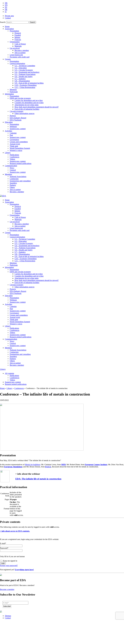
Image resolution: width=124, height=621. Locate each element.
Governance (14, 140)
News (12, 168)
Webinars (13, 126)
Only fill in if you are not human (12, 556)
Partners (13, 185)
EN (6, 5)
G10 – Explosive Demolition (26, 85)
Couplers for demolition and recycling (29, 103)
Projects (13, 116)
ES (6, 7)
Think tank (14, 146)
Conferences (14, 157)
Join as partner (20, 53)
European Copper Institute (96, 465)
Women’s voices (16, 150)
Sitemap (8, 616)
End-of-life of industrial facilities (27, 109)
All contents (9, 373)
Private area (9, 16)
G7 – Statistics (20, 79)
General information (17, 63)
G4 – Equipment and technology (27, 72)
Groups (8, 59)
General (13, 170)
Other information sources (24, 113)
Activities (8, 131)
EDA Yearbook (15, 120)
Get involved (15, 48)
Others (12, 187)
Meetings (13, 90)
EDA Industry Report (18, 118)
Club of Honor (20, 44)
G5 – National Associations (25, 74)
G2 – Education (21, 68)
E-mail (3, 543)
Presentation (14, 31)
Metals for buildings (32, 465)
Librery (3, 369)
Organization (15, 42)
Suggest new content (18, 129)
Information (9, 94)
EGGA (48, 467)
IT (6, 12)
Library (8, 153)
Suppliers (13, 183)
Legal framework (16, 55)
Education (9, 122)
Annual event (15, 144)
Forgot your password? (9, 565)
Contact (8, 18)
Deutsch (18, 33)
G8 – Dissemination (22, 81)
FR (6, 9)
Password (4, 548)
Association (9, 29)
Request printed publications (20, 163)
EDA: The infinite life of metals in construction (38, 479)
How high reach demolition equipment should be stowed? (37, 107)
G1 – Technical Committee (25, 66)
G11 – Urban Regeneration (25, 87)
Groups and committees (19, 142)
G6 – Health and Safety (24, 76)
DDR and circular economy (20, 98)
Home (7, 26)
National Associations (18, 176)
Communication (11, 166)
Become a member (22, 50)
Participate (14, 92)
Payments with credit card (19, 57)
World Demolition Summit (20, 148)
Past (11, 135)
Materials (18, 46)
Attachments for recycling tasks (27, 105)
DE (6, 3)
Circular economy (16, 111)
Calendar (13, 133)
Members (8, 174)
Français (18, 40)
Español (18, 35)
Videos (12, 159)
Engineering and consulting (20, 181)
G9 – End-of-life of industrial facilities (29, 83)
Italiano (17, 37)
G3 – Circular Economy (24, 70)
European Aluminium (13, 467)
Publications (14, 155)
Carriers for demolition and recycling (29, 100)
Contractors (14, 179)
